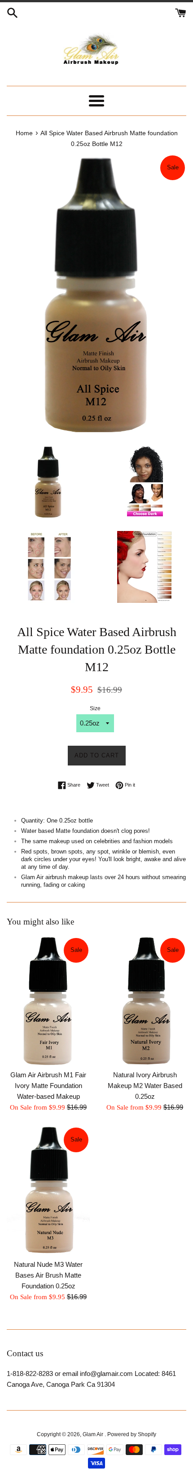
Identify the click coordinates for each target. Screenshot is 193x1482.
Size (95, 708)
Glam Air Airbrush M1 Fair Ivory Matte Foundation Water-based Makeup (48, 1085)
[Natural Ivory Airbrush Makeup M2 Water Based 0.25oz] (144, 1001)
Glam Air (94, 1434)
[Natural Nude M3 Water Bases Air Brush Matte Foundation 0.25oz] (48, 1190)
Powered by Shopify (131, 1434)
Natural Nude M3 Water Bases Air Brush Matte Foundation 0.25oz (48, 1275)
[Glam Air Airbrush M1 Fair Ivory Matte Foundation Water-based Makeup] (48, 1001)
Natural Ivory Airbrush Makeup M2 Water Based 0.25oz (145, 1085)
